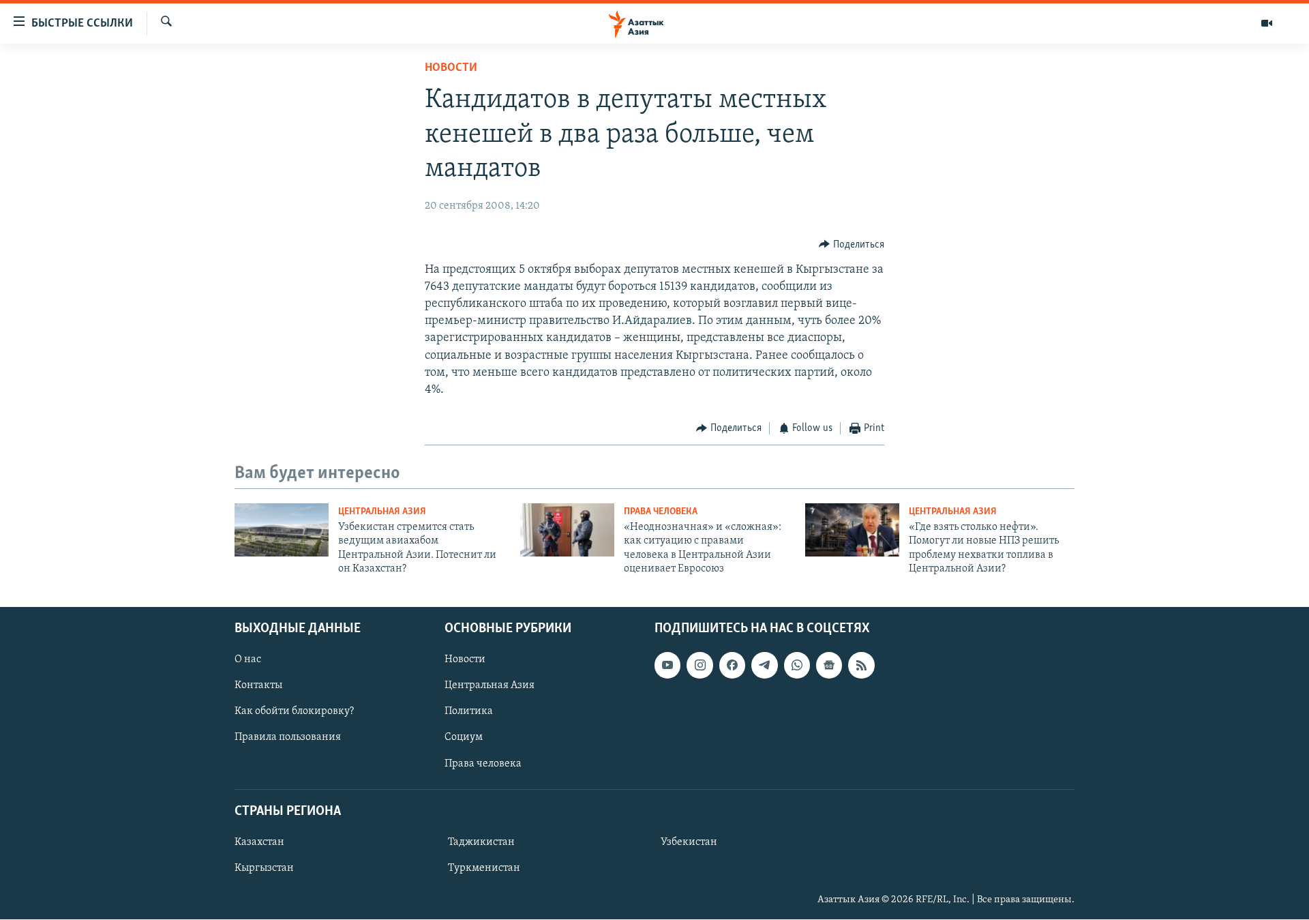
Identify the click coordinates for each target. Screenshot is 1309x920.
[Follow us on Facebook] (732, 666)
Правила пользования (288, 737)
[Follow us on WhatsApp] (797, 666)
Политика (469, 712)
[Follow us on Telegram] (764, 666)
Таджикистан (481, 842)
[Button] (851, 245)
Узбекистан (689, 842)
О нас (248, 660)
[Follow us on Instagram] (699, 666)
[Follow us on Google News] (829, 666)
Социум (464, 737)
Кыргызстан (264, 868)
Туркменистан (484, 868)
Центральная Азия (382, 512)
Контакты (258, 686)
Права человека (660, 512)
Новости (451, 68)
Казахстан (259, 842)
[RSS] (861, 666)
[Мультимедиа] (1266, 23)
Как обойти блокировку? (294, 712)
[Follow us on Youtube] (667, 666)
